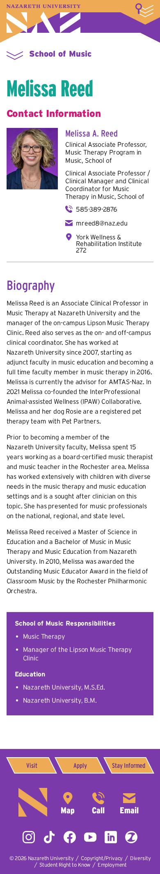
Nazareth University (43, 19)
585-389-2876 (96, 209)
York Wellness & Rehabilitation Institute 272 (109, 243)
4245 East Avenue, (67, 802)
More (144, 10)
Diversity (140, 858)
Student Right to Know (65, 865)
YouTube (90, 837)
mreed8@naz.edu (102, 223)
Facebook (70, 837)
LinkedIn (111, 837)
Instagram (29, 837)
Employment (112, 865)
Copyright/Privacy (102, 858)
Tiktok (49, 837)
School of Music (60, 53)
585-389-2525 (98, 802)
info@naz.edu (129, 802)
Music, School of (88, 160)
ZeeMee (131, 837)
